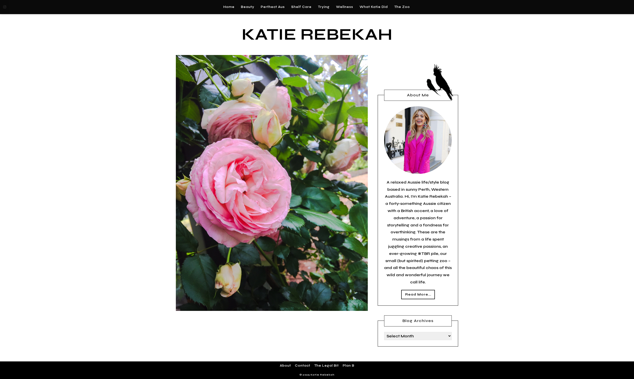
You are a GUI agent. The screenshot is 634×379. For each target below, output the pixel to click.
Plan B (348, 366)
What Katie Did (374, 7)
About (285, 366)
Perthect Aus (273, 7)
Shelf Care (301, 7)
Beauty (247, 7)
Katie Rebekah (317, 34)
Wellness (344, 7)
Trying (324, 7)
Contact (302, 366)
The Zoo (402, 7)
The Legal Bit (326, 366)
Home (229, 7)
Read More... (418, 295)
